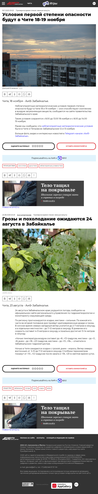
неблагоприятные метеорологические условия (67, 126)
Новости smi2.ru (10, 207)
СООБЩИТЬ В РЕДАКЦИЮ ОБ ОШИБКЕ (60, 438)
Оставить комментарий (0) (76, 146)
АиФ (20, 88)
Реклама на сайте (27, 438)
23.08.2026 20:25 (8, 215)
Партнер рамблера (42, 484)
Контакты (40, 438)
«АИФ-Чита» (7, 293)
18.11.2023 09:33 (8, 10)
